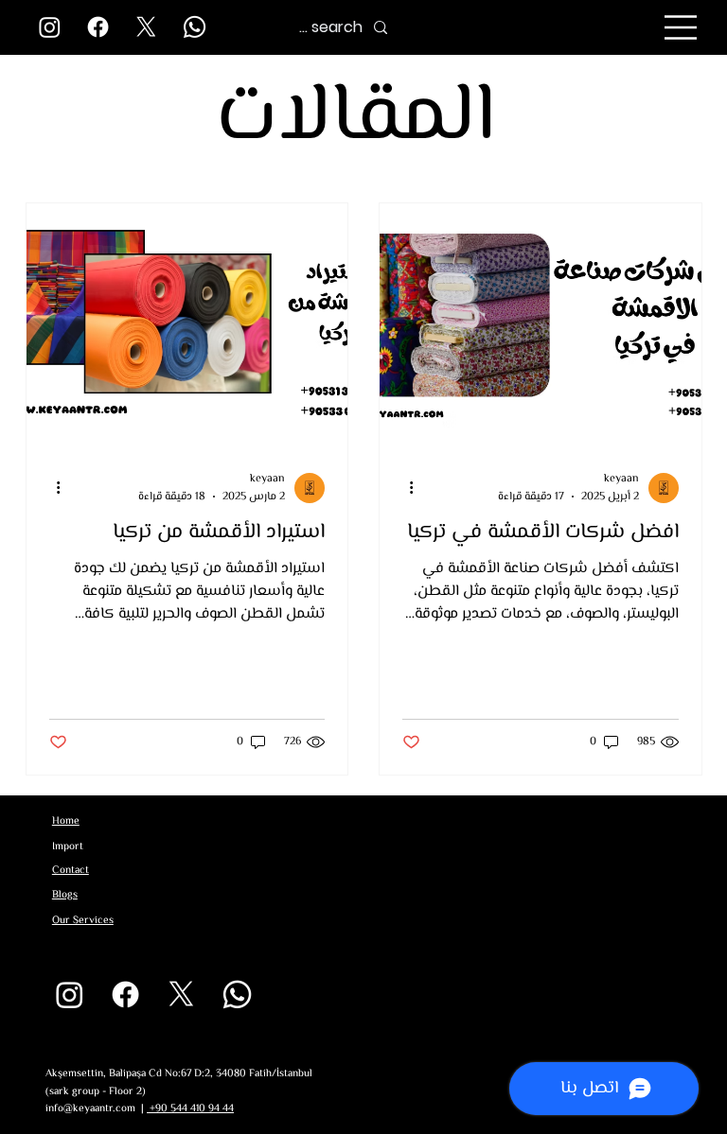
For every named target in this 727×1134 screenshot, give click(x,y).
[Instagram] (49, 27)
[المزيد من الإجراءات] (405, 488)
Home (66, 820)
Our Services (83, 920)
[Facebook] (98, 27)
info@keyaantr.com (90, 1108)
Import (67, 846)
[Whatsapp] (194, 27)
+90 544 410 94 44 (190, 1108)
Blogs (65, 894)
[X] (146, 27)
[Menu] (681, 27)
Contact (70, 870)
